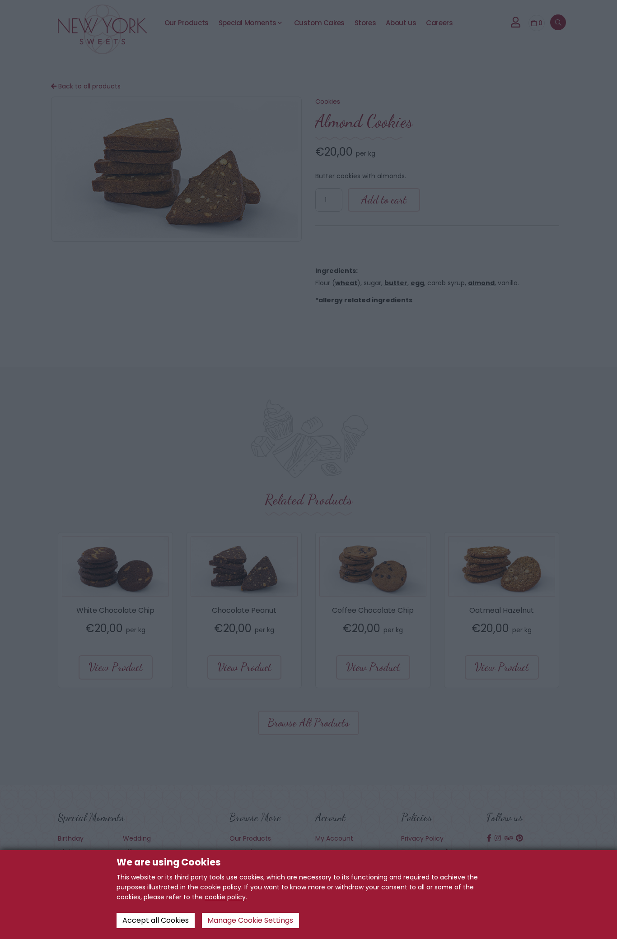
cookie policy (225, 897)
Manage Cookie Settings (250, 920)
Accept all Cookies (155, 920)
